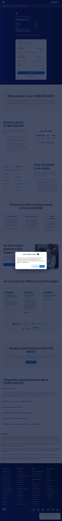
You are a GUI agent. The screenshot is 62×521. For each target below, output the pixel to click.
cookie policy (25, 262)
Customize (35, 266)
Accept (42, 266)
